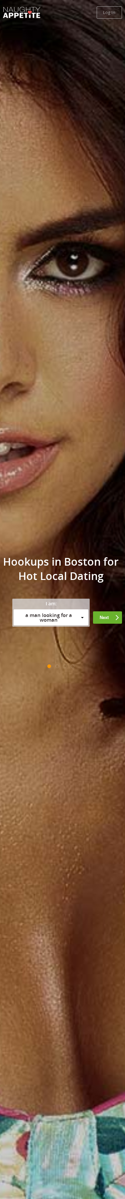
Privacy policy (27, 646)
